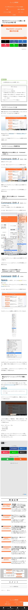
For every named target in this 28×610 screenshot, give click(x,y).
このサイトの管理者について (20, 602)
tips (3, 442)
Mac (7, 442)
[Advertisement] (14, 64)
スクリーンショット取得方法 (9, 91)
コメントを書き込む (14, 586)
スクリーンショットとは (8, 89)
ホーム (7, 602)
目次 (12, 86)
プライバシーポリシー (20, 603)
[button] (22, 45)
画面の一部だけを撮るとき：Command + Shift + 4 (14, 94)
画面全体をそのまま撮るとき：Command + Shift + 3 (14, 92)
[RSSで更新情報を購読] (20, 459)
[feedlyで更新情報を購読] (7, 459)
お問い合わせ (7, 603)
